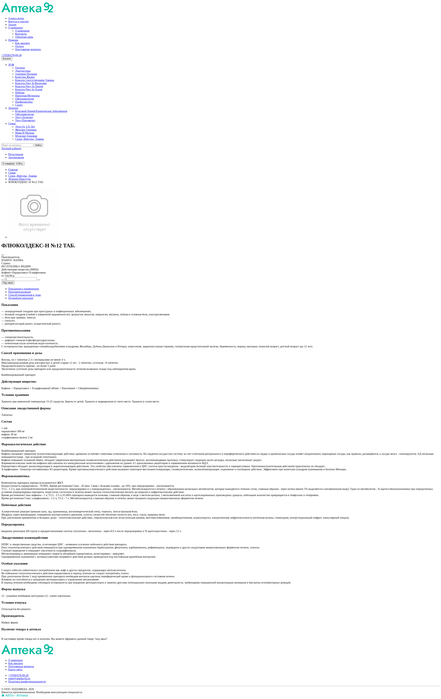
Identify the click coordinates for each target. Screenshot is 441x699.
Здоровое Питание (26, 73)
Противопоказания (19, 291)
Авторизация (16, 157)
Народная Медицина (27, 95)
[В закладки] (2, 254)
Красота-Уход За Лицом (29, 86)
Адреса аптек (16, 18)
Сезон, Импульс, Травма (29, 139)
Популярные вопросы (28, 49)
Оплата (19, 46)
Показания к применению (23, 288)
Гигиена (20, 67)
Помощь (13, 40)
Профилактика (24, 101)
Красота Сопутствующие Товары (34, 80)
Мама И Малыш (24, 132)
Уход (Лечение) (24, 117)
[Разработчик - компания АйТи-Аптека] (14, 696)
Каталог (7, 58)
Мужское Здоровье (26, 135)
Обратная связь (24, 36)
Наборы (19, 92)
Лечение (13, 108)
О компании (15, 27)
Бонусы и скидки (18, 21)
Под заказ (8, 282)
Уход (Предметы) (25, 120)
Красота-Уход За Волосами (31, 83)
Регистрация (15, 154)
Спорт (19, 104)
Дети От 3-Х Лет (25, 126)
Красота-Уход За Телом (28, 89)
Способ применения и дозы (24, 294)
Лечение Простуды (19, 178)
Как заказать (22, 43)
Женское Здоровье (26, 129)
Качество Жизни (25, 77)
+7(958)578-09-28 (11, 55)
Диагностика (22, 70)
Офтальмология (24, 98)
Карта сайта (15, 669)
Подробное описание (20, 298)
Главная (13, 169)
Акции (12, 24)
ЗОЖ (11, 64)
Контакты (21, 33)
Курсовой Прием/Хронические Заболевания (41, 111)
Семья (12, 123)
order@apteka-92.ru (19, 678)
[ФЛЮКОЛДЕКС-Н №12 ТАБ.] (34, 237)
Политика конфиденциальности (27, 681)
